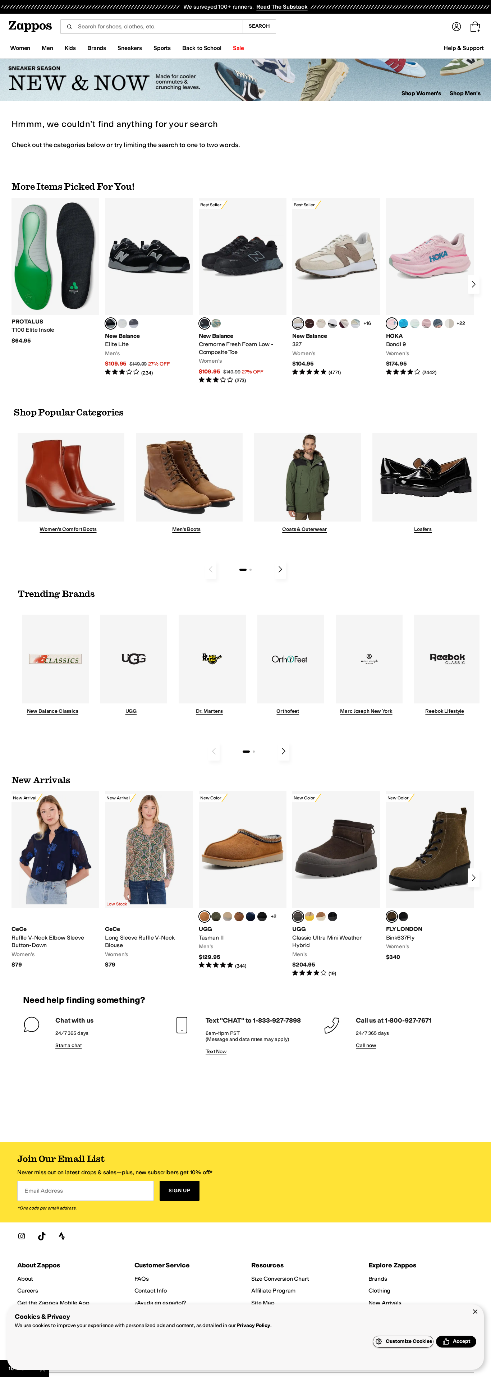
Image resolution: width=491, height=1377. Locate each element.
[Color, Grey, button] (133, 323)
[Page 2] (250, 570)
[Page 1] (243, 570)
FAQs (141, 1278)
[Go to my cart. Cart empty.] (475, 26)
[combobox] (151, 26)
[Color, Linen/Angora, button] (321, 323)
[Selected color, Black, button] (110, 323)
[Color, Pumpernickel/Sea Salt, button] (309, 323)
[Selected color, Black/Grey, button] (204, 323)
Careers (27, 1290)
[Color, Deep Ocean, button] (250, 916)
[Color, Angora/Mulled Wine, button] (344, 323)
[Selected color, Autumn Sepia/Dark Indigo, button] (204, 916)
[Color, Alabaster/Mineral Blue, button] (449, 323)
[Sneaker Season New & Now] (245, 80)
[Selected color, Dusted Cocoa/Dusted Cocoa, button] (298, 916)
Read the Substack (281, 6)
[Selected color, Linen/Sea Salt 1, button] (298, 323)
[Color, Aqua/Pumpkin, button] (216, 323)
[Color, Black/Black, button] (332, 916)
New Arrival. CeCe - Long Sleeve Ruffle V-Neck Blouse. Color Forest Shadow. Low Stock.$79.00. (149, 879)
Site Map (263, 1302)
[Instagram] (21, 1236)
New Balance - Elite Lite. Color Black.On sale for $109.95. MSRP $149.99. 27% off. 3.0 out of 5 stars (149, 287)
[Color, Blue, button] (122, 323)
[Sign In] (456, 26)
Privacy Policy (253, 1325)
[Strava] (62, 1236)
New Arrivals (384, 1302)
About (25, 1278)
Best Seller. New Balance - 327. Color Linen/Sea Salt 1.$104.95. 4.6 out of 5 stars (336, 287)
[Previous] (210, 569)
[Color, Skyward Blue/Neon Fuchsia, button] (403, 323)
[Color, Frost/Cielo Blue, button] (415, 323)
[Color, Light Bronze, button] (227, 916)
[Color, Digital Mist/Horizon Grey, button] (332, 323)
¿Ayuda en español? (160, 1302)
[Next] (473, 284)
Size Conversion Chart (280, 1278)
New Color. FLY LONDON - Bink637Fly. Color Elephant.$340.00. (430, 876)
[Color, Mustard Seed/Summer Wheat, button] (309, 916)
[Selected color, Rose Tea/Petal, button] (392, 323)
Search (259, 26)
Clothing (379, 1290)
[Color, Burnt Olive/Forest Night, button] (216, 916)
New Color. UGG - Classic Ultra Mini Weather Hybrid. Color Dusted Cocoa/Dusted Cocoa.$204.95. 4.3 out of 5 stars (336, 884)
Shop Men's (465, 93)
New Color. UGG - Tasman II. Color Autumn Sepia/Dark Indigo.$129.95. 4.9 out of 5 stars (242, 880)
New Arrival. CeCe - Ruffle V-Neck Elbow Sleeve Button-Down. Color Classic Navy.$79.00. (55, 879)
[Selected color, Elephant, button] (392, 916)
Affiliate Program (273, 1290)
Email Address (43, 1190)
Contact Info (150, 1290)
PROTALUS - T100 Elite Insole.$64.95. (55, 271)
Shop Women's (421, 93)
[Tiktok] (42, 1236)
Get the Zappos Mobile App (53, 1302)
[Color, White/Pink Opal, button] (426, 323)
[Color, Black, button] (262, 916)
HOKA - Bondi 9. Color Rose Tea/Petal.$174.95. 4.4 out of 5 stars (430, 287)
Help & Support (464, 48)
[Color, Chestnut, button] (239, 916)
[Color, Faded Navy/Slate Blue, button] (438, 323)
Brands (377, 1278)
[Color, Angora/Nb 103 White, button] (355, 323)
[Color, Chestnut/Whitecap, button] (321, 916)
